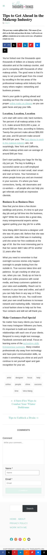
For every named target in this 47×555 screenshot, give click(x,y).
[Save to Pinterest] (19, 45)
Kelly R (7, 23)
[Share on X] (14, 45)
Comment (7, 438)
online (8, 384)
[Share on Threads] (5, 50)
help (38, 378)
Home (13, 519)
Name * (9, 468)
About (21, 519)
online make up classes (21, 103)
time (16, 391)
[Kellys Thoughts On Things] (22, 6)
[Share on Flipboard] (31, 45)
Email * (8, 479)
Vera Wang (27, 391)
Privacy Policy (19, 523)
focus (29, 378)
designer (19, 378)
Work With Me (18, 527)
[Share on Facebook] (3, 552)
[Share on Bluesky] (37, 45)
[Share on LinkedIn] (25, 45)
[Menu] (3, 6)
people (18, 384)
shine (27, 384)
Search (29, 508)
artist (9, 378)
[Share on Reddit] (26, 552)
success (38, 384)
